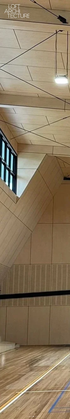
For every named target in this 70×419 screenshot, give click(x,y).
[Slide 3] (33, 416)
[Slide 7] (40, 416)
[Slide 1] (29, 416)
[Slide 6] (38, 416)
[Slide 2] (31, 416)
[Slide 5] (36, 416)
